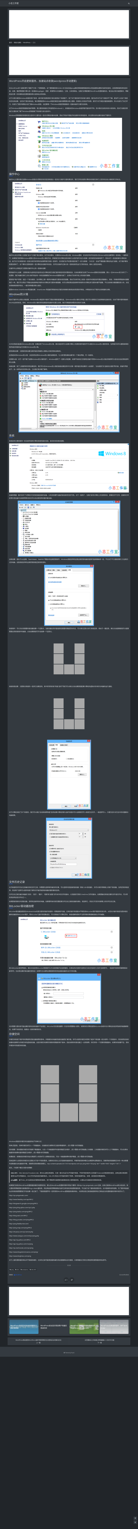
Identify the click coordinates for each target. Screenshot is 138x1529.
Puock (72, 1303)
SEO (17, 1220)
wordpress (25, 1220)
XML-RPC (33, 1220)
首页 (10, 42)
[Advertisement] (69, 24)
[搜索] (128, 3)
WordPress (27, 42)
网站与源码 (17, 42)
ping (12, 1220)
